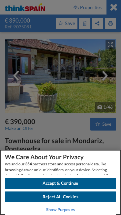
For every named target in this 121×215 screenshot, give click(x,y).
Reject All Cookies (60, 196)
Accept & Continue (60, 183)
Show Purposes (60, 209)
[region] (60, 182)
